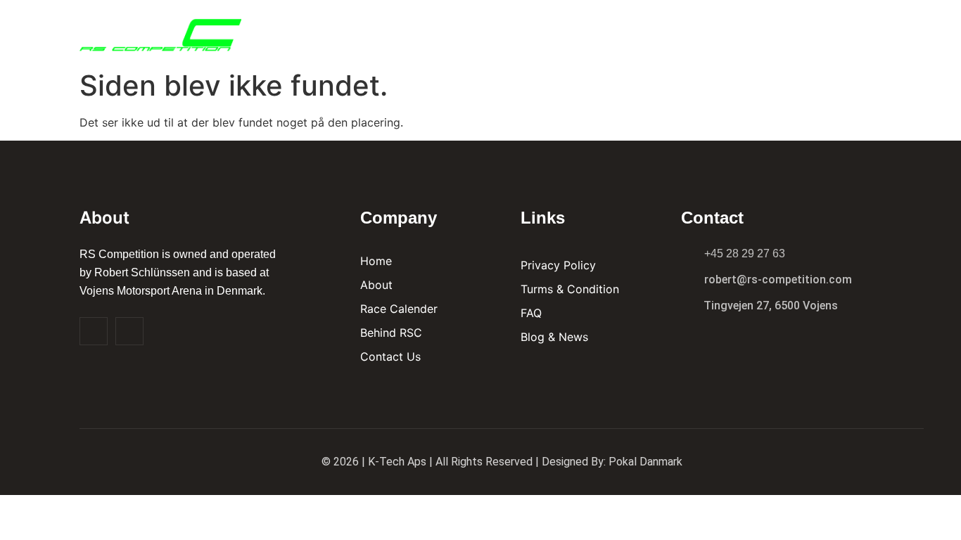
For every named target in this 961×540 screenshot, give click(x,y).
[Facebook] (93, 331)
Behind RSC (687, 31)
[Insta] (129, 331)
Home (488, 31)
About (545, 31)
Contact (834, 31)
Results (609, 31)
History (765, 31)
